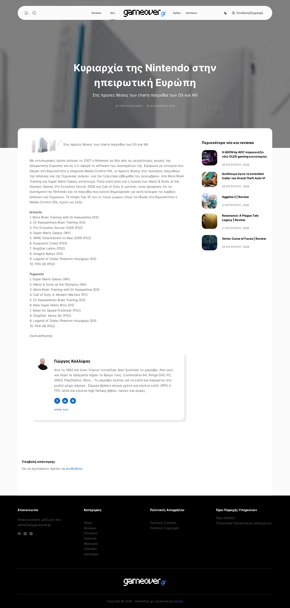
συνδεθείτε (74, 469)
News (88, 523)
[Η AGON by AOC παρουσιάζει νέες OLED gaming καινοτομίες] (209, 157)
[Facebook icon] (57, 401)
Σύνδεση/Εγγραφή (249, 13)
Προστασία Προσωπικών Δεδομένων (244, 523)
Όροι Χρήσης (225, 518)
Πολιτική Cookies (163, 523)
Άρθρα (177, 12)
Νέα (112, 12)
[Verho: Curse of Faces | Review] (209, 242)
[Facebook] (19, 533)
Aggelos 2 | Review (235, 197)
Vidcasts (90, 549)
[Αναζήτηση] (34, 13)
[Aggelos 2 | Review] (209, 201)
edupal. (178, 601)
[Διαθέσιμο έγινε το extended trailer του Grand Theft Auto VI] (209, 179)
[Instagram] (31, 533)
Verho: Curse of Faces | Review (244, 238)
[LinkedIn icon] (65, 401)
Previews (90, 533)
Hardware (191, 12)
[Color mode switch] (226, 13)
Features (90, 538)
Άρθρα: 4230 (61, 409)
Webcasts (91, 544)
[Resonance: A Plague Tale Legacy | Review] (209, 221)
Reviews (96, 12)
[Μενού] (27, 13)
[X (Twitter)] (25, 533)
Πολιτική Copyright (164, 528)
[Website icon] (73, 401)
